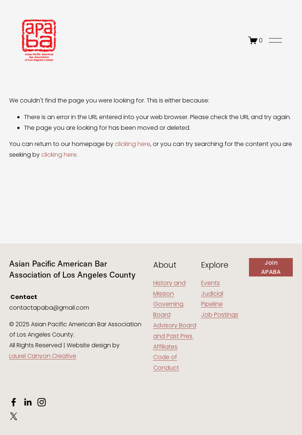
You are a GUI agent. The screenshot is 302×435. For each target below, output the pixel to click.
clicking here (132, 144)
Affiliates (165, 346)
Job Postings (219, 314)
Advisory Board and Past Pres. (174, 330)
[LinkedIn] (27, 402)
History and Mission (169, 288)
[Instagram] (41, 402)
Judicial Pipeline (212, 299)
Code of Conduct (166, 362)
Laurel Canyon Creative (42, 356)
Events (210, 283)
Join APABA (271, 267)
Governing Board (168, 309)
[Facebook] (13, 402)
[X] (13, 416)
